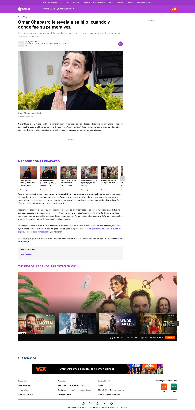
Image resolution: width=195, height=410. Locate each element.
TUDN (67, 2)
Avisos (100, 385)
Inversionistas (23, 390)
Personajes (24, 190)
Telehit (110, 2)
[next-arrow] (122, 178)
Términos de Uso (64, 394)
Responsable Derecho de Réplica (71, 385)
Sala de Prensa (24, 385)
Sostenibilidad (104, 381)
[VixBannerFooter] (97, 369)
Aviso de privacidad (25, 394)
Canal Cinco (76, 2)
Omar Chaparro (24, 17)
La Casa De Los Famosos (144, 2)
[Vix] (174, 9)
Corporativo (22, 381)
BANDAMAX (120, 2)
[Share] (120, 43)
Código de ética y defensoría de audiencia (74, 390)
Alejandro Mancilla (34, 42)
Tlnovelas (130, 2)
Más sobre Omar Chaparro (39, 161)
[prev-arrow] (16, 324)
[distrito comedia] (24, 9)
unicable (87, 2)
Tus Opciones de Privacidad (109, 394)
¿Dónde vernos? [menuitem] (65, 9)
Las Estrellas (52, 2)
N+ (61, 2)
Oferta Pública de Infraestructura (111, 390)
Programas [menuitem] (49, 9)
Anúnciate (62, 381)
